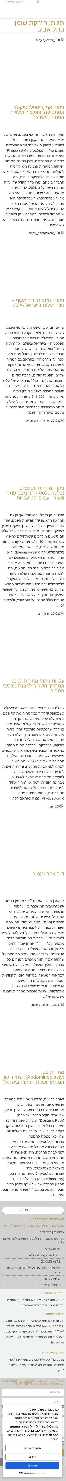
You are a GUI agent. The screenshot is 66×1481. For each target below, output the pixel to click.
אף (19, 1300)
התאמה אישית (32, 1448)
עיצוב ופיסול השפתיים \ (47, 1337)
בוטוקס (35, 1320)
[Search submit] (58, 1210)
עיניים (37, 1300)
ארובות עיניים (27, 1365)
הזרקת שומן (22, 1320)
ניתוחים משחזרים (32, 1305)
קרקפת (58, 1370)
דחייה (32, 1456)
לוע (42, 1359)
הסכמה (32, 1465)
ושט (48, 1359)
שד (54, 1359)
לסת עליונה (45, 1365)
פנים (60, 1300)
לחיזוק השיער (15, 1326)
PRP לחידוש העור (41, 1326)
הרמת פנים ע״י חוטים (41, 1331)
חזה (52, 1300)
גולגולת (13, 1365)
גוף (45, 1300)
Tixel (60, 1331)
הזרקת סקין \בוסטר (14, 1331)
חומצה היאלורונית (53, 1320)
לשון (18, 1359)
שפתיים (27, 1300)
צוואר (61, 1359)
